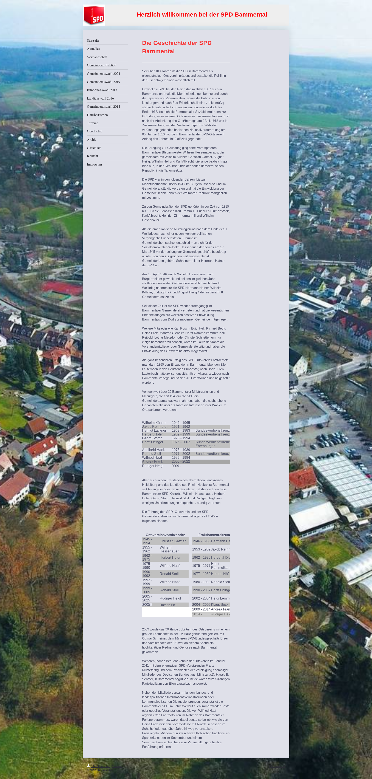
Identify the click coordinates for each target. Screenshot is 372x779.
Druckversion (100, 766)
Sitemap (117, 766)
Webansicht (277, 766)
